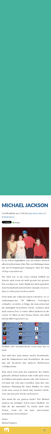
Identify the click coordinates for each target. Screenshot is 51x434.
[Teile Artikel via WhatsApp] (16, 222)
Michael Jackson (25, 205)
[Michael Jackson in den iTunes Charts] (25, 333)
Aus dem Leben (36, 213)
